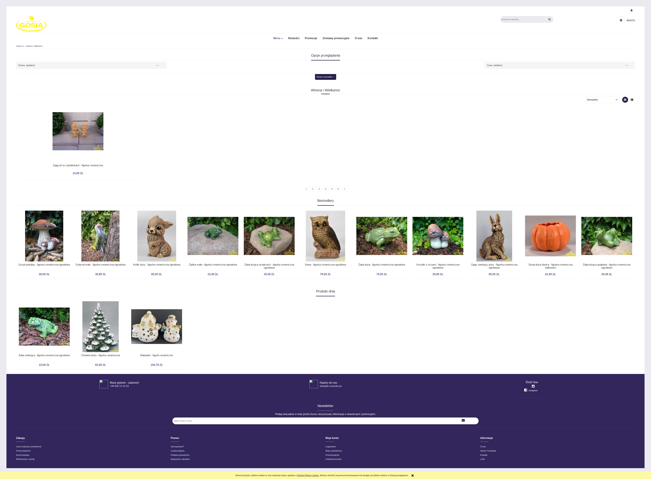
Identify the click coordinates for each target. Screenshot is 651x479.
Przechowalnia (332, 455)
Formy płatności (23, 451)
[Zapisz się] (463, 420)
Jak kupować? (177, 446)
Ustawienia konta (333, 459)
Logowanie (331, 446)
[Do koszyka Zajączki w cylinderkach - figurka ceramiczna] (73, 113)
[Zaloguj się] (631, 10)
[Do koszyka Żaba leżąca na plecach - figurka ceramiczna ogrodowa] (212, 207)
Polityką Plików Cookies (308, 475)
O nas (483, 446)
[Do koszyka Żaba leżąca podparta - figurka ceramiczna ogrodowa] (549, 207)
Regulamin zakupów (180, 459)
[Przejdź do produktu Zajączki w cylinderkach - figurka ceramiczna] (78, 136)
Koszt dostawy (22, 455)
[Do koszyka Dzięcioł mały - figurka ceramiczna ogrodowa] (43, 207)
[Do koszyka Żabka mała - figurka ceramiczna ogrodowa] (156, 207)
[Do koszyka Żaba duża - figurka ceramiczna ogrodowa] (324, 207)
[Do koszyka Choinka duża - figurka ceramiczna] (43, 298)
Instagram (533, 390)
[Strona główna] (31, 24)
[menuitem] (278, 38)
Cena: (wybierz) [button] (494, 65)
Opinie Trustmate (488, 451)
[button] (82, 113)
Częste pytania (177, 451)
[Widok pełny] (632, 100)
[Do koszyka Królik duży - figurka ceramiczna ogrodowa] (99, 207)
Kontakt (483, 455)
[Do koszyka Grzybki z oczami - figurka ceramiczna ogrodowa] (381, 207)
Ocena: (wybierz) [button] (26, 65)
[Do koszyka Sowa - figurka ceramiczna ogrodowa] (268, 207)
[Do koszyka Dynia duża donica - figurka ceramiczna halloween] (493, 207)
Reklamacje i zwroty (25, 459)
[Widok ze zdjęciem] (625, 100)
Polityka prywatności (180, 455)
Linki (482, 459)
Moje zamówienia (334, 451)
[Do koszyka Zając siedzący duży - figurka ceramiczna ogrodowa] (437, 207)
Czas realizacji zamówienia (28, 446)
